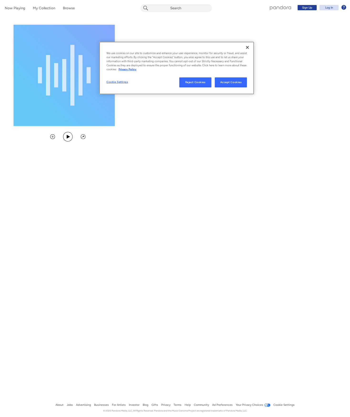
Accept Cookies (231, 82)
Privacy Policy (127, 69)
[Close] (247, 47)
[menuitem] (321, 7)
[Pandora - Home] (280, 7)
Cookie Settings (117, 82)
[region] (176, 68)
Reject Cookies (195, 82)
